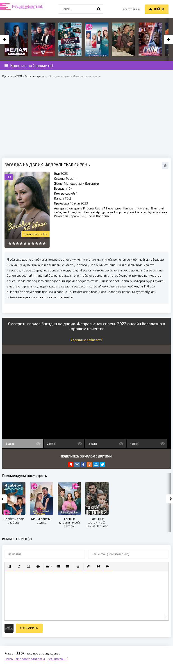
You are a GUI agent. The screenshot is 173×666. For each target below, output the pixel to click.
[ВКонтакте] (77, 464)
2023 (64, 173)
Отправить (29, 628)
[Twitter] (102, 464)
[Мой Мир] (96, 464)
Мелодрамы (73, 183)
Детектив (92, 183)
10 (44, 243)
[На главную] (22, 9)
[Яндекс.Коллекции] (70, 464)
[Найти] (98, 9)
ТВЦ (68, 198)
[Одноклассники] (89, 464)
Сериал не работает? (86, 340)
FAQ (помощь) (58, 659)
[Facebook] (83, 464)
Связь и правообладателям (25, 659)
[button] (9, 566)
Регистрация (130, 9)
